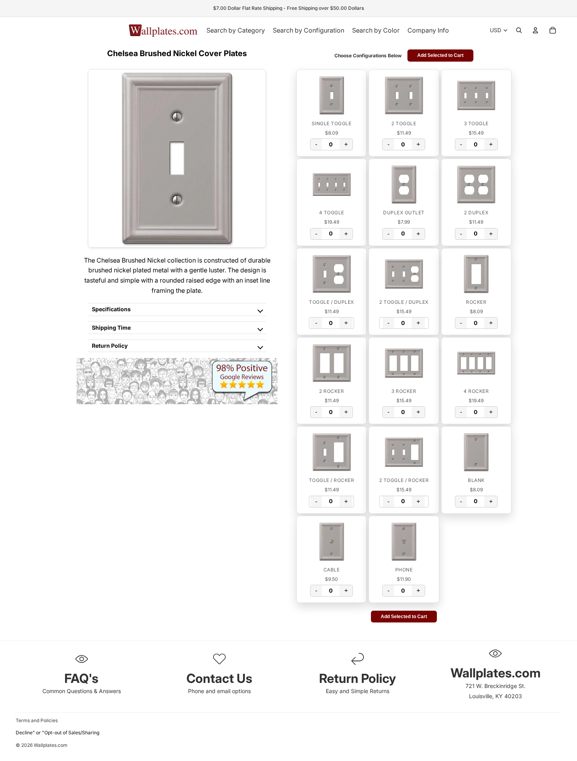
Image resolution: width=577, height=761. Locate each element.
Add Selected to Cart (440, 55)
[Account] (535, 30)
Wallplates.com (51, 745)
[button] (331, 95)
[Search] (519, 30)
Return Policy (110, 345)
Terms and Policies (37, 720)
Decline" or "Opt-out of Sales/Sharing (57, 732)
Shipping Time (111, 327)
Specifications (111, 309)
